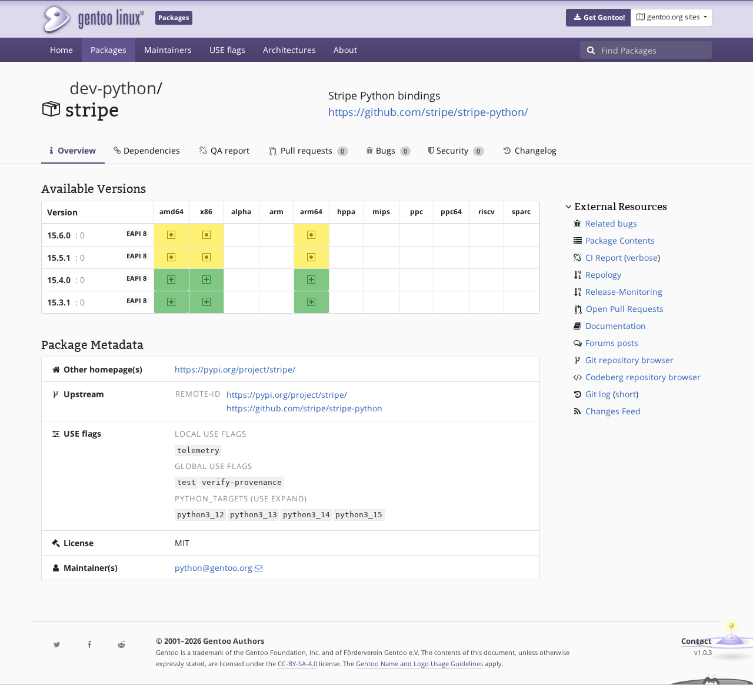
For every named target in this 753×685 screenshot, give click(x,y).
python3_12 (200, 515)
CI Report (603, 257)
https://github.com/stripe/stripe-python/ (428, 112)
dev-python (112, 88)
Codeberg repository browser (643, 377)
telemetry (198, 450)
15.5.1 (59, 257)
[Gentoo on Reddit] (121, 645)
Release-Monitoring (623, 291)
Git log (598, 394)
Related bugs (611, 223)
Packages (108, 49)
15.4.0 (59, 279)
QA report (228, 150)
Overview (75, 150)
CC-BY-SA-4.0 (297, 663)
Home (61, 49)
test (186, 482)
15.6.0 (59, 235)
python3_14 (306, 515)
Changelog (534, 150)
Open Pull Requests (625, 308)
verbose (642, 257)
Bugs (390, 150)
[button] (598, 17)
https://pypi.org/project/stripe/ (235, 369)
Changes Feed (613, 411)
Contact (696, 641)
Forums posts (611, 342)
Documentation (615, 325)
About (345, 49)
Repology (603, 274)
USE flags (227, 49)
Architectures (289, 49)
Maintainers (168, 49)
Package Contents (620, 240)
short (625, 394)
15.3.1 (59, 302)
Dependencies (150, 150)
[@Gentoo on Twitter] (57, 645)
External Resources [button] (620, 206)
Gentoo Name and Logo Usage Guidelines (419, 663)
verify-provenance (242, 482)
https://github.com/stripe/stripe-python (304, 408)
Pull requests (311, 150)
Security (457, 150)
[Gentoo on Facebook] (89, 645)
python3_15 (358, 515)
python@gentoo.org (213, 567)
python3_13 (253, 515)
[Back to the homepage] (92, 19)
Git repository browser (629, 359)
